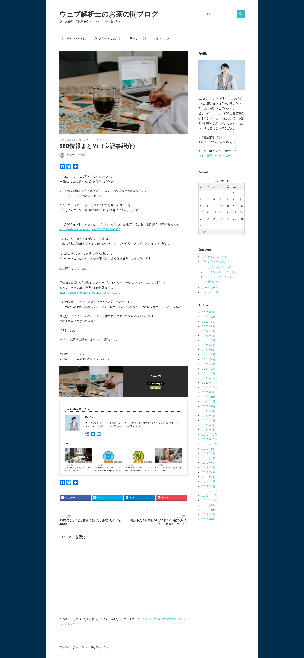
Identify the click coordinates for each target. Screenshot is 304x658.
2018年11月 (209, 496)
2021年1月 (208, 373)
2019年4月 (208, 472)
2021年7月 (208, 345)
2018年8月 (208, 510)
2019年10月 (209, 444)
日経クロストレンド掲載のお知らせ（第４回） (168, 469)
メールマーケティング (218, 277)
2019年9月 (208, 449)
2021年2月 (208, 369)
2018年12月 (209, 491)
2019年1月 (208, 486)
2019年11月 (209, 439)
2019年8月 (208, 453)
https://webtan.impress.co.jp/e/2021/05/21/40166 (89, 229)
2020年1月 (208, 430)
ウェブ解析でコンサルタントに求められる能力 (78, 469)
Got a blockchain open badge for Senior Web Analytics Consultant (138, 469)
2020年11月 (209, 383)
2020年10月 (209, 387)
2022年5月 (208, 322)
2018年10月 (209, 500)
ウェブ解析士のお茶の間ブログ (108, 14)
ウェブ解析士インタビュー (214, 156)
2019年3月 (208, 477)
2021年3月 (208, 364)
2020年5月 (208, 411)
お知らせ (118, 462)
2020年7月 (208, 401)
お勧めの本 (211, 281)
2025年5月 (208, 312)
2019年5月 (208, 467)
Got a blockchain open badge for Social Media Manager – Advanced (108, 469)
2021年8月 (208, 340)
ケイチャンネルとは (74, 38)
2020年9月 (208, 392)
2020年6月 (208, 406)
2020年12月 (209, 378)
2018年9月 (208, 505)
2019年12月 (209, 434)
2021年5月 (208, 354)
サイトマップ (161, 38)
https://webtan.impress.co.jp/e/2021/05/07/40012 (89, 292)
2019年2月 (208, 481)
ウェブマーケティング (90, 140)
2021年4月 (208, 359)
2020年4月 (208, 416)
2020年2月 (208, 425)
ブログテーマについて (106, 38)
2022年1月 (208, 336)
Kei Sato (80, 155)
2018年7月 (208, 514)
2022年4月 (208, 326)
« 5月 (203, 232)
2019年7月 (208, 458)
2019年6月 (208, 463)
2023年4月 (208, 317)
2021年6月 (208, 350)
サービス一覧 (138, 38)
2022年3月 (208, 331)
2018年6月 (208, 519)
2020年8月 (208, 397)
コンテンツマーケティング (221, 272)
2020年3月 (208, 420)
